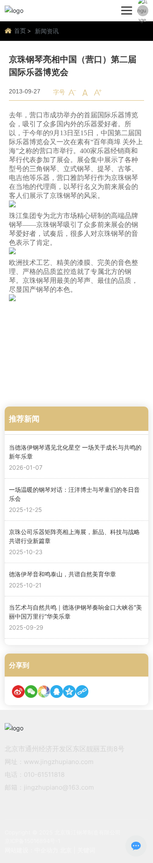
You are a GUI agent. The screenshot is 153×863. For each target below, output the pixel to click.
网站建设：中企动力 (31, 850)
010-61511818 (44, 774)
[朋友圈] (43, 691)
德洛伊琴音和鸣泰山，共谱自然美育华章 (62, 574)
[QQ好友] (56, 691)
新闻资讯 (47, 31)
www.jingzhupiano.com (59, 762)
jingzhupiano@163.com (59, 787)
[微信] (31, 691)
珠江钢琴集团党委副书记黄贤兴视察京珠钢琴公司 (74, 338)
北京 (66, 850)
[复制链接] (82, 691)
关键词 (86, 850)
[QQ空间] (69, 691)
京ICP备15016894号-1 (32, 840)
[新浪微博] (18, 691)
